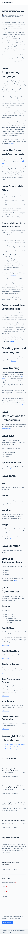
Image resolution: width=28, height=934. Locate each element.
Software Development (12, 16)
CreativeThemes (6, 932)
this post (10, 143)
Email (5, 891)
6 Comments (5, 18)
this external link (19, 405)
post (3, 163)
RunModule (7, 2)
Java (4, 16)
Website (5, 896)
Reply (24, 772)
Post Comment (7, 922)
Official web (5, 645)
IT (2, 16)
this (23, 161)
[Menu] (25, 2)
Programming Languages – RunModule (13, 803)
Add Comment (7, 902)
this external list (6, 428)
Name (5, 887)
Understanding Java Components (15, 744)
